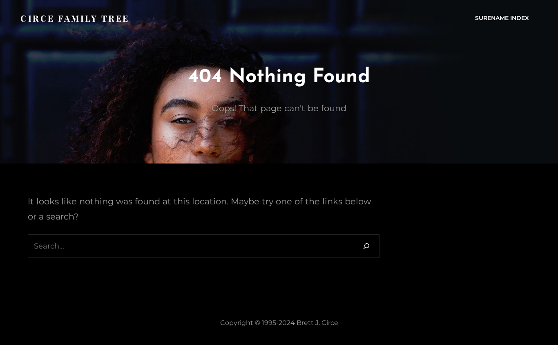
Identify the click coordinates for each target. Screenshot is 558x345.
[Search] (366, 246)
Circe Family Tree (74, 18)
